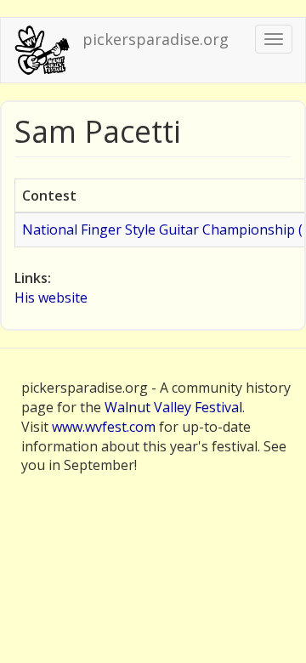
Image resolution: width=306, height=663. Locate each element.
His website (51, 297)
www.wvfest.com (104, 426)
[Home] (41, 50)
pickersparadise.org (155, 39)
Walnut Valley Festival (173, 407)
